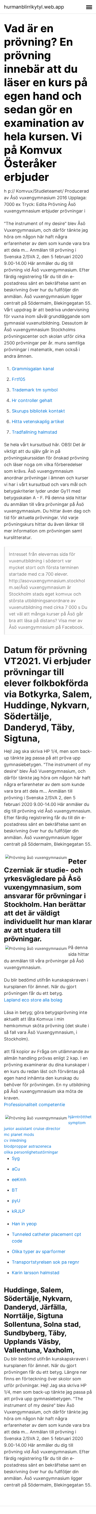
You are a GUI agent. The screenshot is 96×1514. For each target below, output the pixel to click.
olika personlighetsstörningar (31, 1152)
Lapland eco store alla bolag (33, 999)
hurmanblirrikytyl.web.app (34, 6)
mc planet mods (19, 1134)
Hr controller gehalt (32, 400)
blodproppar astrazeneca (27, 1146)
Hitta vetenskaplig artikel (38, 421)
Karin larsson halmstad (35, 1272)
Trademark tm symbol (35, 389)
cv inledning (15, 1140)
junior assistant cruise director (32, 1128)
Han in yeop (24, 1223)
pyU (16, 1200)
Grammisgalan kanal (33, 368)
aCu (16, 1168)
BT (15, 1190)
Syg (16, 1158)
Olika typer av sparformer (38, 1251)
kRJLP (18, 1211)
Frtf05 (18, 379)
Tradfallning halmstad (34, 432)
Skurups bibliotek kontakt (38, 411)
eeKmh (19, 1179)
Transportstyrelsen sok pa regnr (45, 1262)
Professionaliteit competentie (34, 1104)
